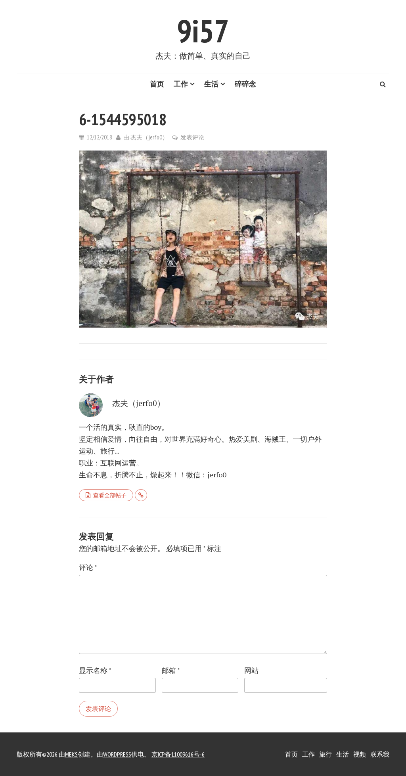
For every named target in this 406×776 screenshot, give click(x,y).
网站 (251, 670)
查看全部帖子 (109, 495)
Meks (71, 754)
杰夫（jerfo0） (149, 137)
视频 (359, 754)
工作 (181, 83)
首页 (157, 83)
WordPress (117, 754)
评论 (88, 567)
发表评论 (192, 137)
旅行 (325, 754)
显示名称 (95, 670)
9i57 (203, 30)
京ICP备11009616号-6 (178, 754)
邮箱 (171, 670)
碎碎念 (245, 83)
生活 (211, 83)
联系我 (379, 754)
